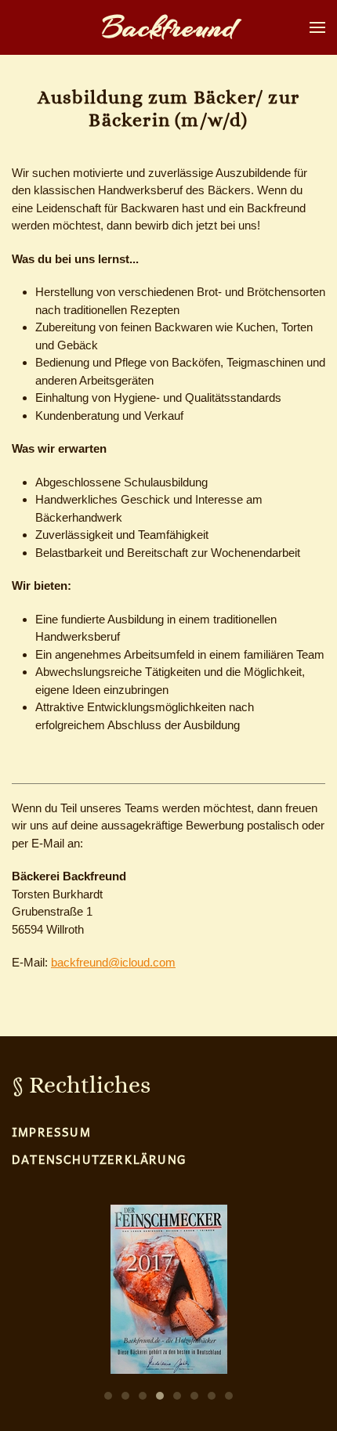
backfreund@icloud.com (113, 962)
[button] (317, 27)
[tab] (108, 1396)
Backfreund (169, 27)
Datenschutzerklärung (99, 1159)
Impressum (51, 1131)
